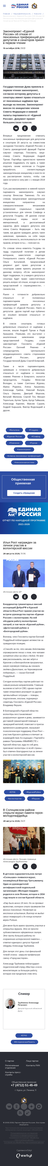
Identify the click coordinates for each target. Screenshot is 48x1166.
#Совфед (36, 436)
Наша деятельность (22, 14)
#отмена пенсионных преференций (24, 456)
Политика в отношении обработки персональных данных (24, 1139)
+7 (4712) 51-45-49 (24, 1085)
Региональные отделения (12, 1066)
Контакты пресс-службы (13, 1073)
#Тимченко (14, 443)
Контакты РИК (33, 1065)
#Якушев (36, 799)
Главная (6, 14)
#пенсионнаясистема (24, 462)
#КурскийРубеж (34, 792)
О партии (9, 1061)
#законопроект (24, 449)
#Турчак (33, 443)
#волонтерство (15, 799)
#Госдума (33, 430)
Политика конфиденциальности (24, 1136)
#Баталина (14, 430)
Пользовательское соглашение (24, 1133)
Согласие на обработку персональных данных (24, 1142)
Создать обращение (24, 493)
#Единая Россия (14, 436)
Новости (37, 14)
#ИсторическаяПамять (24, 1042)
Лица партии (32, 1061)
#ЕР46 (12, 792)
